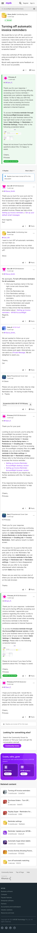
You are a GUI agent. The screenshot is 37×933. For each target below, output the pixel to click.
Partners (3, 903)
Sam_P (9, 83)
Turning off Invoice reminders (19, 791)
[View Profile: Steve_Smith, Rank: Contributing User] (4, 15)
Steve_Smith (11, 14)
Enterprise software (7, 900)
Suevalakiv (20, 843)
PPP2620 (21, 853)
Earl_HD (9, 186)
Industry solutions (6, 910)
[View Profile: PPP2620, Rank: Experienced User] (5, 852)
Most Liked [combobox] (30, 171)
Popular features (6, 897)
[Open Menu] (34, 8)
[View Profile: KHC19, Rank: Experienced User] (5, 862)
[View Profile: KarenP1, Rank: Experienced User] (5, 802)
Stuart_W (21, 834)
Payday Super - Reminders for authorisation (19, 812)
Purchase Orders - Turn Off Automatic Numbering (18, 800)
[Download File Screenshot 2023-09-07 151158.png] (30, 404)
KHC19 (18, 863)
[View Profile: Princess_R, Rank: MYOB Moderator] (4, 416)
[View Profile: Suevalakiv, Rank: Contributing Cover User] (5, 842)
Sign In (32, 3)
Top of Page (20, 872)
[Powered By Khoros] (18, 878)
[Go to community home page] (8, 3)
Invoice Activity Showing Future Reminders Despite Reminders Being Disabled (20, 851)
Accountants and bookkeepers (11, 907)
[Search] (20, 3)
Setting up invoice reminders (12, 213)
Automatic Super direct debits (19, 841)
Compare (4, 894)
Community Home (7, 872)
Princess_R (12, 77)
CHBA (20, 814)
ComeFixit (21, 793)
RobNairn (22, 824)
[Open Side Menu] (2, 3)
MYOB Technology (19, 919)
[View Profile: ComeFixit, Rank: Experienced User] (5, 792)
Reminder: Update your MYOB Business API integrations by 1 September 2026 (19, 831)
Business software (7, 891)
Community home (12, 746)
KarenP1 (19, 804)
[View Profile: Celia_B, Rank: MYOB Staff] (4, 328)
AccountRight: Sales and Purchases (13, 9)
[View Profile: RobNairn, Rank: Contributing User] (5, 823)
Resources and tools (7, 913)
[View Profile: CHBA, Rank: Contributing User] (5, 813)
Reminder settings (15, 821)
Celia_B (9, 327)
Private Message (19, 352)
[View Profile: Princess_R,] (5, 78)
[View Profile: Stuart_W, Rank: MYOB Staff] (5, 833)
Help (28, 872)
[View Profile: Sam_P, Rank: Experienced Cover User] (4, 377)
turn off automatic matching (18, 860)
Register (25, 3)
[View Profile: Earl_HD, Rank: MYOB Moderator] (4, 187)
